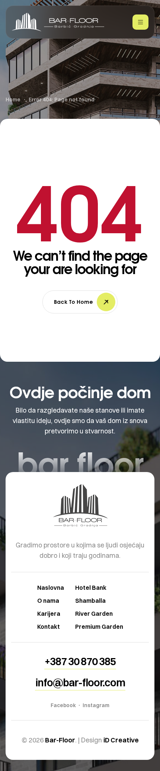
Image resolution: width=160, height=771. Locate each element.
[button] (80, 661)
